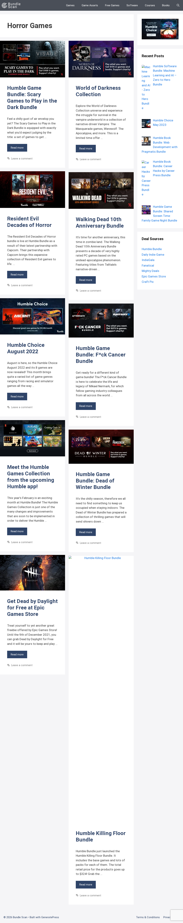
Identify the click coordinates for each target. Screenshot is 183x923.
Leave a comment (22, 158)
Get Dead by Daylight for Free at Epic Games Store (32, 607)
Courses (150, 5)
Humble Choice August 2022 (25, 348)
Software (132, 5)
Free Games (112, 5)
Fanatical (148, 265)
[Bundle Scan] (12, 5)
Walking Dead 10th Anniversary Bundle (100, 222)
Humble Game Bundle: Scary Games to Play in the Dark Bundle (32, 97)
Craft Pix (148, 282)
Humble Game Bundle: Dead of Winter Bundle (95, 480)
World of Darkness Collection (98, 91)
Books (166, 5)
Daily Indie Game (153, 254)
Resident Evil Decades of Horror (29, 221)
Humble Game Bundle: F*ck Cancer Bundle (101, 354)
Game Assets (90, 5)
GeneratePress (50, 917)
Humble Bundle (152, 249)
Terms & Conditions (148, 917)
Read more (17, 147)
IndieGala (148, 260)
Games (70, 5)
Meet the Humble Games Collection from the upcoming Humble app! (30, 476)
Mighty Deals (150, 271)
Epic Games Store (154, 276)
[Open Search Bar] (178, 5)
